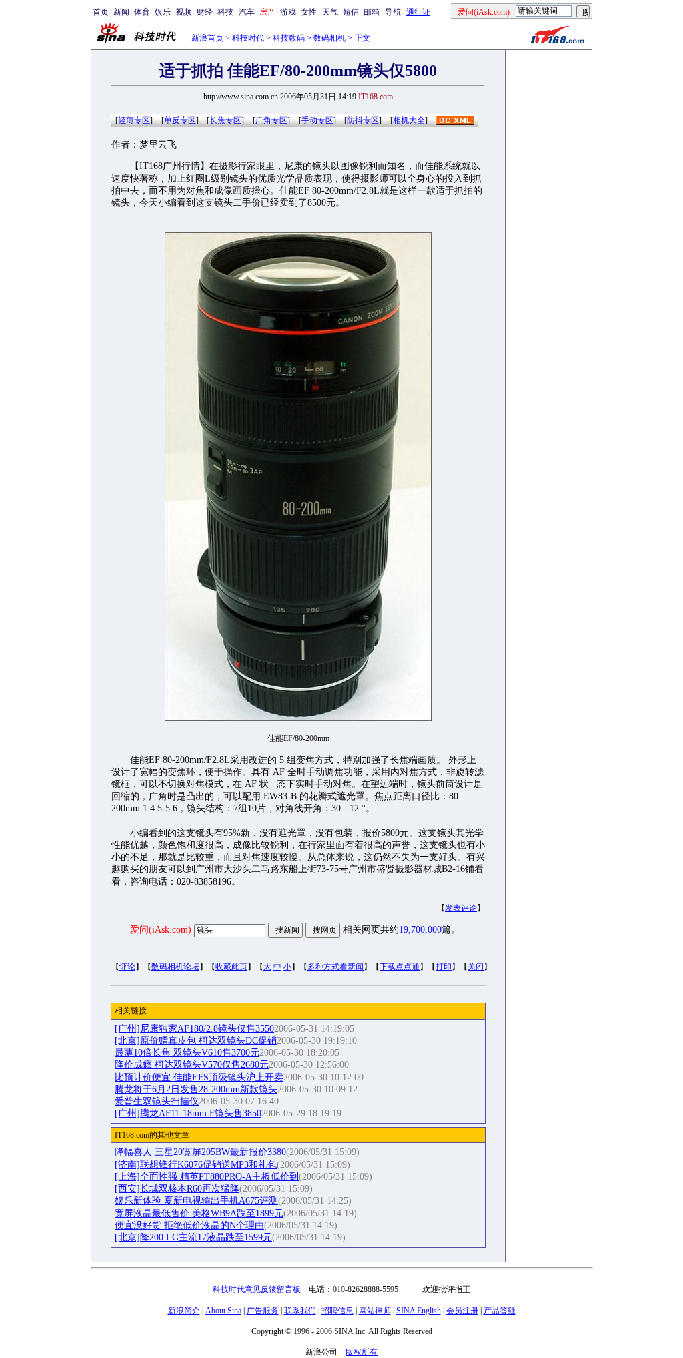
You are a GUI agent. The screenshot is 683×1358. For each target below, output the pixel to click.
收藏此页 (231, 966)
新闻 (121, 12)
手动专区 (317, 120)
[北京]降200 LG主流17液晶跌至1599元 (193, 1237)
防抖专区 (363, 120)
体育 (142, 12)
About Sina (223, 1310)
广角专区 (271, 120)
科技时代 (248, 38)
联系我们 (300, 1310)
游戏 (288, 12)
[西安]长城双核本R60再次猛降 (177, 1189)
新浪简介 (184, 1310)
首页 (101, 12)
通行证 (418, 12)
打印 (444, 966)
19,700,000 (420, 930)
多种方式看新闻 (335, 966)
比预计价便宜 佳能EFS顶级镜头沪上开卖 (199, 1077)
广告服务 (263, 1310)
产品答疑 (500, 1310)
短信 (351, 12)
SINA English (418, 1310)
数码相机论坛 (175, 966)
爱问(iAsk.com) (160, 930)
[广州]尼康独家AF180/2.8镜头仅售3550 (194, 1029)
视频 (184, 12)
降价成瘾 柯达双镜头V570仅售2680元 (192, 1065)
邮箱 (372, 12)
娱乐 (163, 12)
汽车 (247, 12)
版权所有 (362, 1352)
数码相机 (329, 38)
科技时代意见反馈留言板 (257, 1289)
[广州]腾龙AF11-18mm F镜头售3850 (188, 1113)
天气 (330, 12)
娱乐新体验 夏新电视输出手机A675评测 (196, 1201)
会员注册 (462, 1310)
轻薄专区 (134, 120)
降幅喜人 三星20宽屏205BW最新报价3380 (200, 1152)
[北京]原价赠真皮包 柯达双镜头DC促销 (196, 1041)
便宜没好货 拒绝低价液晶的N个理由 (189, 1225)
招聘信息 (337, 1310)
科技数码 (289, 38)
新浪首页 (207, 38)
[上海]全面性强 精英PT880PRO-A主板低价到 (207, 1177)
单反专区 (180, 120)
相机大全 (409, 120)
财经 (205, 12)
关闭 (476, 966)
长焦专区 (225, 120)
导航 (393, 12)
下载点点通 (400, 966)
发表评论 (461, 908)
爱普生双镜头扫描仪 (157, 1101)
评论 (127, 966)
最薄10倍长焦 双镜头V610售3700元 (187, 1053)
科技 (225, 12)
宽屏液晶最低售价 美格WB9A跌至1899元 (199, 1213)
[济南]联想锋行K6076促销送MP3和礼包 (196, 1165)
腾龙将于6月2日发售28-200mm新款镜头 (196, 1089)
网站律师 (375, 1310)
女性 (309, 12)
